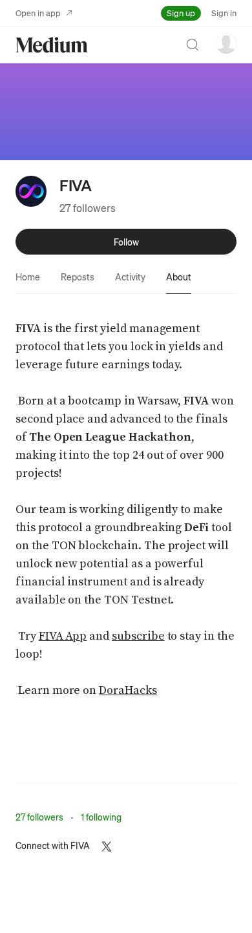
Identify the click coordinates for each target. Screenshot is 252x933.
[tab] (28, 276)
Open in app (38, 12)
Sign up (181, 12)
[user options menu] (226, 43)
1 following (101, 817)
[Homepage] (52, 45)
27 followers (87, 208)
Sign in (223, 12)
